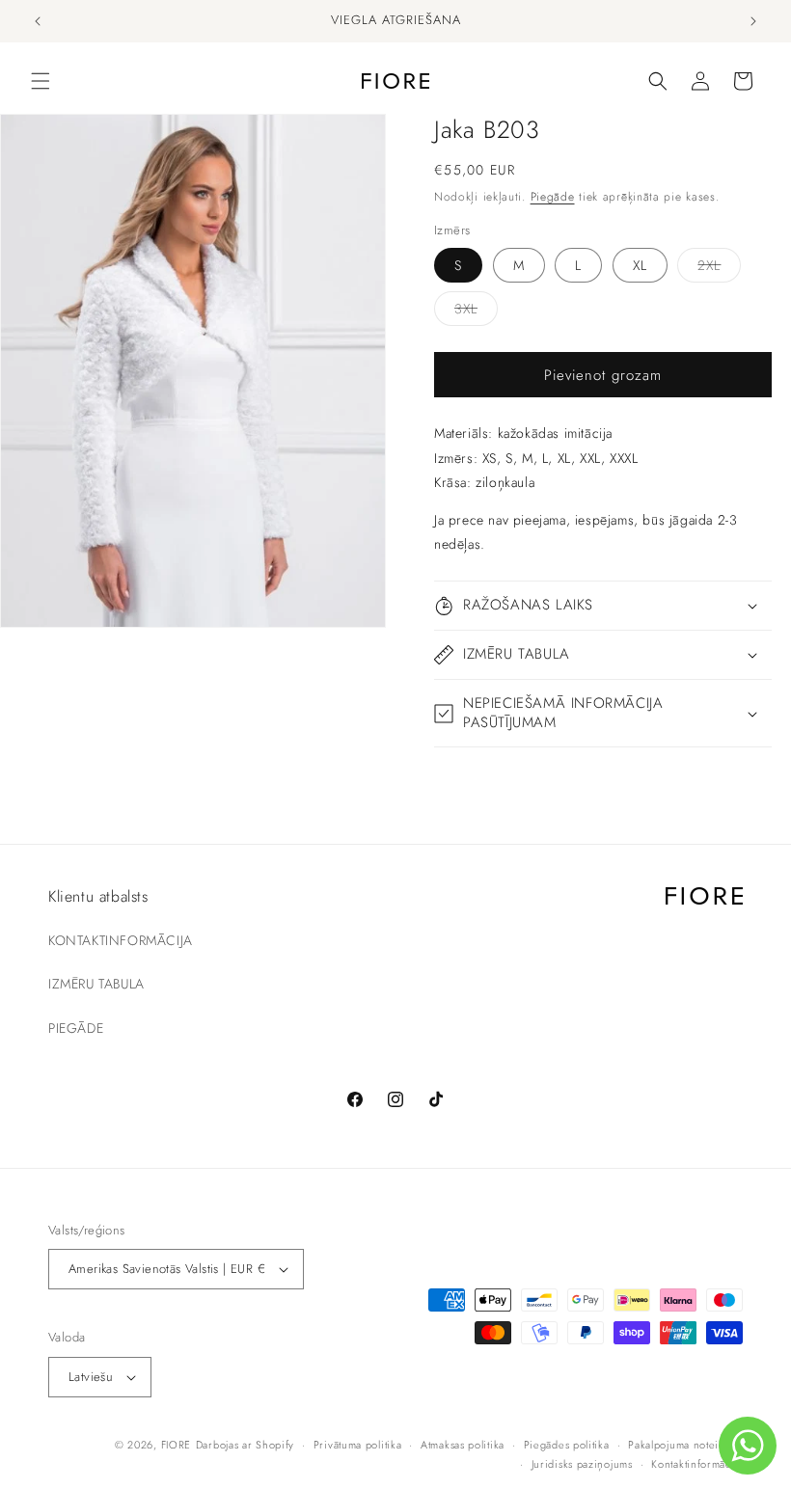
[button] (40, 81)
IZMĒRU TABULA (96, 983)
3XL (476, 312)
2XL (719, 269)
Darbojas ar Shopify (245, 1444)
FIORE (176, 1444)
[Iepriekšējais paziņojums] (37, 21)
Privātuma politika (358, 1444)
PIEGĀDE (75, 1028)
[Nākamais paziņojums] (753, 21)
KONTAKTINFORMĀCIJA (120, 940)
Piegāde (553, 196)
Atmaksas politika (463, 1444)
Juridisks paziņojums (582, 1464)
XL (640, 265)
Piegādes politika (567, 1444)
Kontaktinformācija (697, 1464)
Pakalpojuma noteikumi (685, 1444)
